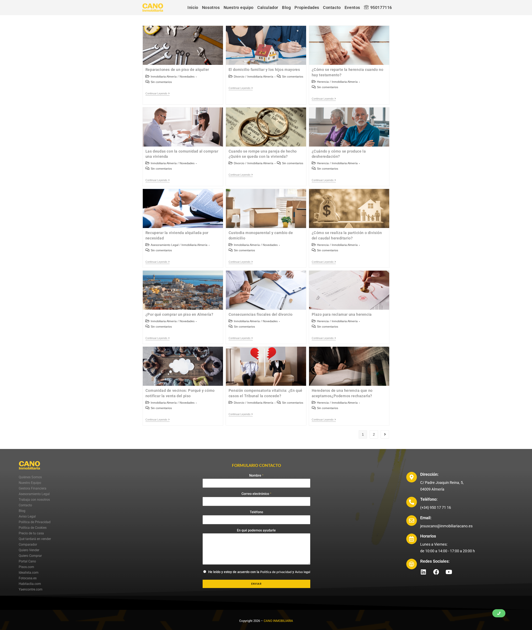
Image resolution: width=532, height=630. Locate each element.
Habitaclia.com (30, 584)
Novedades (187, 76)
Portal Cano (27, 561)
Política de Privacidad (34, 522)
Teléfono (256, 512)
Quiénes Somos (30, 477)
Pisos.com (26, 567)
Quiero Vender (29, 550)
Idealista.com (28, 573)
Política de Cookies (33, 528)
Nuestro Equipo (30, 483)
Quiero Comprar (30, 556)
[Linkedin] (423, 572)
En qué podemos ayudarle (256, 530)
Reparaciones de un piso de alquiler (177, 69)
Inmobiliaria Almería (164, 76)
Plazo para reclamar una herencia (342, 314)
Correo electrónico (256, 494)
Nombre (256, 475)
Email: (425, 517)
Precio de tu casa (31, 533)
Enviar (256, 583)
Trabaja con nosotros (34, 500)
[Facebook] (436, 572)
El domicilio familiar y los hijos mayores (264, 69)
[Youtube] (449, 572)
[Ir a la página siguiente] (385, 434)
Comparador (28, 544)
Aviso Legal (27, 516)
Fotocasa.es (28, 578)
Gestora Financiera (32, 488)
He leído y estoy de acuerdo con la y (259, 572)
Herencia (323, 81)
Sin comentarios (161, 82)
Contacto (25, 505)
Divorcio (239, 76)
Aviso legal (302, 572)
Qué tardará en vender (35, 539)
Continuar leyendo (157, 93)
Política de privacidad (276, 572)
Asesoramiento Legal (165, 245)
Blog (22, 511)
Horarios (428, 536)
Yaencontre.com (30, 589)
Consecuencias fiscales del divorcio (261, 314)
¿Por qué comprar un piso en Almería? (179, 314)
